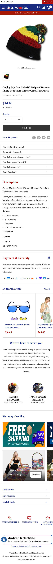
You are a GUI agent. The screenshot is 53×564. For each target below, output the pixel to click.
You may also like (13, 416)
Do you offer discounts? (12, 152)
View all (47, 289)
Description (10, 182)
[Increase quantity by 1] (19, 119)
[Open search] (38, 7)
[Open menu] (3, 8)
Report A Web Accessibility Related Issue (26, 546)
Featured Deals (12, 288)
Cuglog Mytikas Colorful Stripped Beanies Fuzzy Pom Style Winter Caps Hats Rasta (26, 89)
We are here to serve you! (26, 343)
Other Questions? (9, 172)
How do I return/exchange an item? (16, 157)
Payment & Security (16, 258)
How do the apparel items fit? (14, 162)
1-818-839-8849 (7, 2)
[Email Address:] (48, 137)
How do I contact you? (11, 167)
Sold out (26, 127)
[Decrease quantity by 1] (5, 119)
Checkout (48, 2)
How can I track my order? (13, 147)
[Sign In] (43, 7)
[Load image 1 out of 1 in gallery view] (6, 76)
